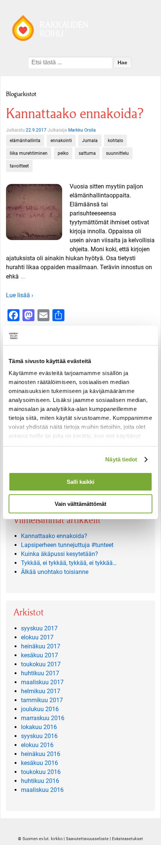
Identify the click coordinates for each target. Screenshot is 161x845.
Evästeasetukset (127, 838)
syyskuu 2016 (39, 736)
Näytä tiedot (121, 459)
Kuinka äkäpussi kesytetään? (59, 553)
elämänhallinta (25, 140)
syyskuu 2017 (39, 628)
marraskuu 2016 (42, 718)
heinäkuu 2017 (40, 646)
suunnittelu (117, 153)
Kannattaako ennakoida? (74, 113)
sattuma (87, 153)
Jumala (90, 140)
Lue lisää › (19, 295)
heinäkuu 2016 (40, 754)
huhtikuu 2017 (40, 673)
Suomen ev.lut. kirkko (42, 838)
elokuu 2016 (37, 745)
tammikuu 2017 (42, 700)
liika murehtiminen (29, 153)
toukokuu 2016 (41, 771)
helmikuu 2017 (40, 691)
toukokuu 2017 (41, 664)
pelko (63, 153)
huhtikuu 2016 (40, 780)
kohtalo (115, 140)
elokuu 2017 (37, 637)
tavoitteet (19, 166)
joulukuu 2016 (40, 709)
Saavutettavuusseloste (87, 838)
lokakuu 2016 (39, 727)
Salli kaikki (80, 482)
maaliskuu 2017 (42, 682)
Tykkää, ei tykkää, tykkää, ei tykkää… (69, 562)
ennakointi (61, 140)
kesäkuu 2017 (39, 655)
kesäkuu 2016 (39, 762)
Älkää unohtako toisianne (54, 571)
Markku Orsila (82, 130)
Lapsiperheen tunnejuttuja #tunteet (67, 545)
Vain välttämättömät (80, 504)
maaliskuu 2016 (42, 789)
